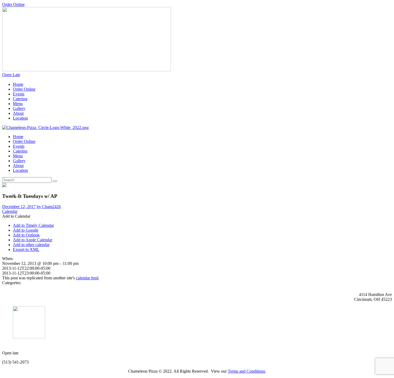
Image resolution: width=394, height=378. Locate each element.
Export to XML (26, 249)
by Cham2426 (49, 206)
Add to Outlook (26, 235)
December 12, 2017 (19, 206)
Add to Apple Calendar (32, 240)
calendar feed (87, 278)
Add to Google (25, 230)
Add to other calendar (31, 244)
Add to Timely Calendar (33, 225)
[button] (16, 216)
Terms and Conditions (246, 371)
